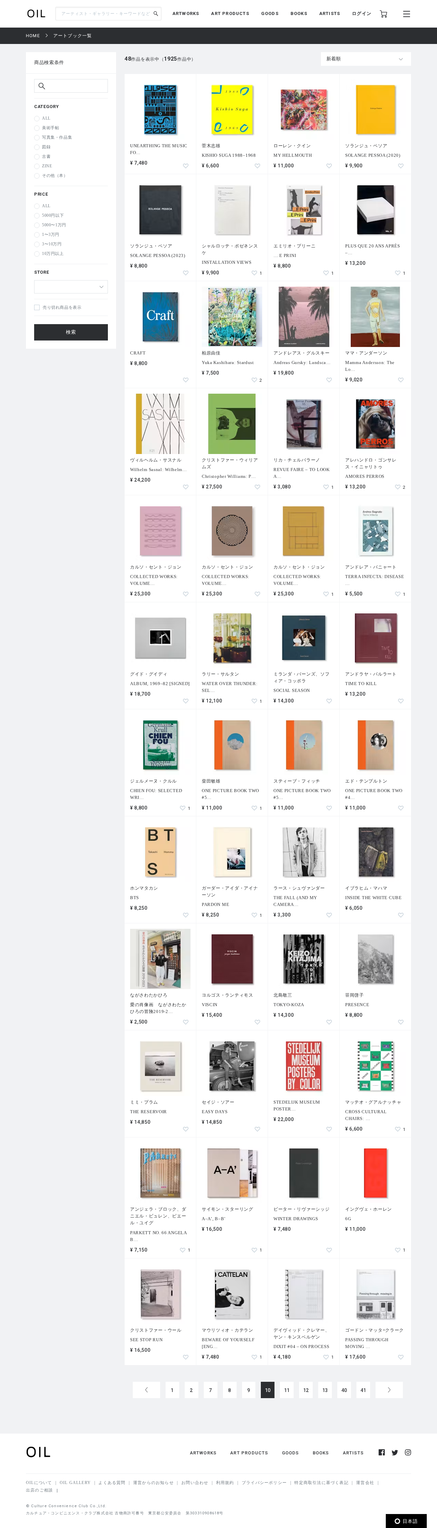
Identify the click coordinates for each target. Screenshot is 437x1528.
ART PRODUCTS (230, 13)
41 (363, 1390)
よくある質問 (111, 1482)
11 (287, 1390)
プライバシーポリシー (264, 1482)
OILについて (39, 1482)
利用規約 (225, 1482)
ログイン (361, 13)
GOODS (270, 13)
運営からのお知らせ (153, 1482)
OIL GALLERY (75, 1482)
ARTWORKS (185, 13)
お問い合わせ (194, 1482)
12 (306, 1390)
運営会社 (365, 1482)
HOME (33, 35)
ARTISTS (329, 13)
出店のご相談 (39, 1490)
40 (344, 1390)
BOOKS (299, 13)
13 (325, 1390)
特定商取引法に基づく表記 (321, 1482)
